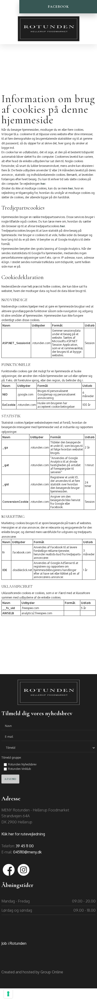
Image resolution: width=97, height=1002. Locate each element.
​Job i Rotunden (13, 943)
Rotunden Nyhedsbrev (22, 764)
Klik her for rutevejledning (23, 834)
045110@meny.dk (27, 852)
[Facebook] (8, 870)
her (42, 183)
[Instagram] (23, 870)
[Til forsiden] (48, 28)
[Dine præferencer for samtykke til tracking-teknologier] (8, 993)
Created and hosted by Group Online (32, 972)
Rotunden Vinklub (19, 769)
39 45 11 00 (25, 846)
